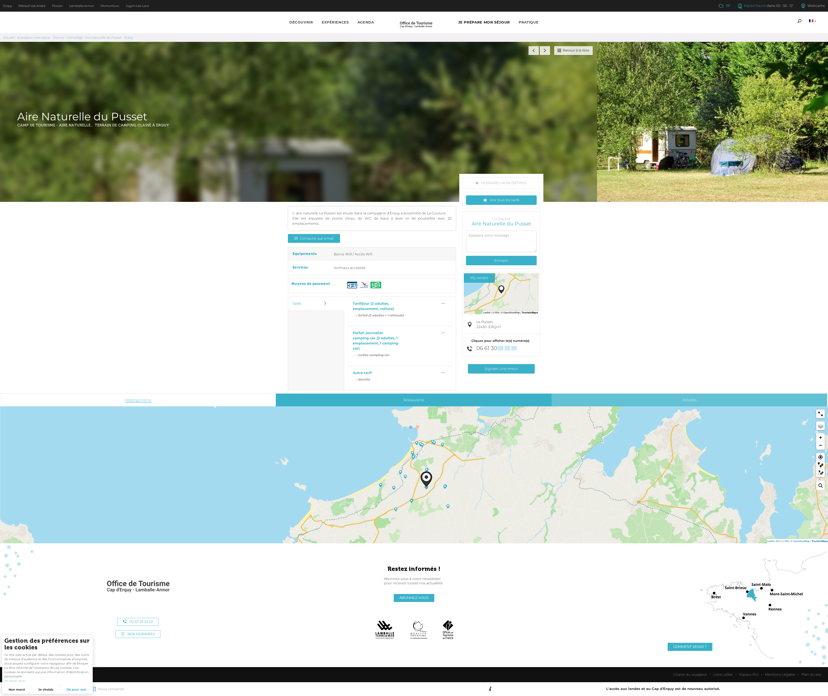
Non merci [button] (17, 689)
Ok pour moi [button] (76, 689)
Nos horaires (141, 634)
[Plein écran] (820, 414)
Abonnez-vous (414, 598)
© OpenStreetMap (800, 541)
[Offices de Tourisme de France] (448, 629)
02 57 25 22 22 (141, 622)
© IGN (785, 541)
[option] (658, 689)
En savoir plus (14, 681)
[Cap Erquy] (138, 586)
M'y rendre (479, 278)
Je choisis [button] (45, 689)
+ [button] (820, 437)
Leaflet (770, 541)
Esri (778, 541)
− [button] (820, 445)
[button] (301, 22)
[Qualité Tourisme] (419, 629)
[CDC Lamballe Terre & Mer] (385, 629)
